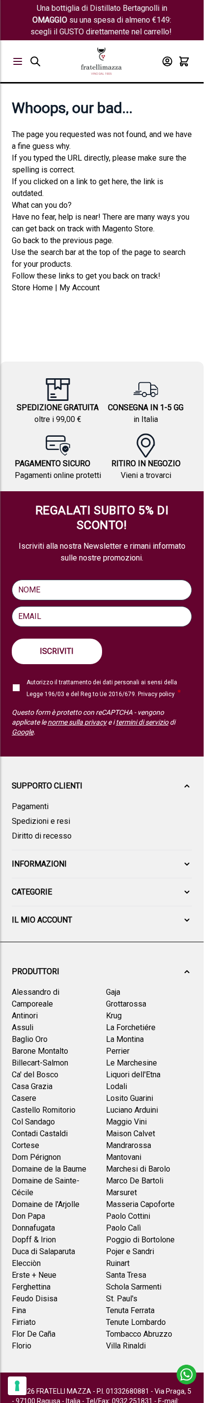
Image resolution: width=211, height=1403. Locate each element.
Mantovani (123, 1157)
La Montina (125, 1039)
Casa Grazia (32, 1086)
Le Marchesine (131, 1062)
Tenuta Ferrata (130, 1310)
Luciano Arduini (132, 1110)
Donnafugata (33, 1228)
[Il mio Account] (167, 61)
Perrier (118, 1051)
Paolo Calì (123, 1228)
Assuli (22, 1027)
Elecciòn (26, 1263)
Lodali (116, 1086)
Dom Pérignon (36, 1157)
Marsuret (121, 1192)
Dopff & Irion (34, 1239)
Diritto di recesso (42, 836)
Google (22, 732)
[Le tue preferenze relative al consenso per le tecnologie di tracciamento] (17, 1385)
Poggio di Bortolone (140, 1239)
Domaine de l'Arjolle (45, 1204)
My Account (79, 287)
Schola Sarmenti (133, 1286)
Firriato (24, 1322)
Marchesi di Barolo (138, 1169)
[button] (102, 786)
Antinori (25, 1015)
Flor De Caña (33, 1334)
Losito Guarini (129, 1098)
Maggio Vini (126, 1121)
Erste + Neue (34, 1275)
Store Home (32, 287)
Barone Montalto (40, 1051)
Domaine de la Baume (49, 1169)
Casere (24, 1098)
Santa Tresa (126, 1275)
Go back (25, 240)
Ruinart (118, 1263)
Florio (21, 1345)
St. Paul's (121, 1298)
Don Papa (28, 1216)
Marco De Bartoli (134, 1180)
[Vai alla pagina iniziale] (101, 61)
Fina (19, 1310)
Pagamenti (30, 806)
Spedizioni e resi (41, 821)
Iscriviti (57, 651)
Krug (114, 1015)
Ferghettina (31, 1286)
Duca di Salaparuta (43, 1251)
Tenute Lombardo (136, 1322)
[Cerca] (35, 61)
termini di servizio (142, 722)
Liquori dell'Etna (133, 1074)
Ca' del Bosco (35, 1074)
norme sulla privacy (77, 722)
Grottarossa (126, 1004)
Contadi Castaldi (40, 1133)
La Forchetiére (131, 1027)
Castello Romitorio (44, 1110)
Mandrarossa (128, 1145)
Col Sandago (33, 1121)
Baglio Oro (30, 1039)
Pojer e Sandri (130, 1251)
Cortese (25, 1145)
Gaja (113, 992)
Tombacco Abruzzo (139, 1334)
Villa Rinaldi (126, 1345)
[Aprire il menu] (18, 61)
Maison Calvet (130, 1133)
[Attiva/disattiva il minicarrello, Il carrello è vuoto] (184, 61)
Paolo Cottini (128, 1216)
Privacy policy (156, 694)
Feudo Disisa (34, 1298)
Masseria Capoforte (140, 1204)
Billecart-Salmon (40, 1062)
